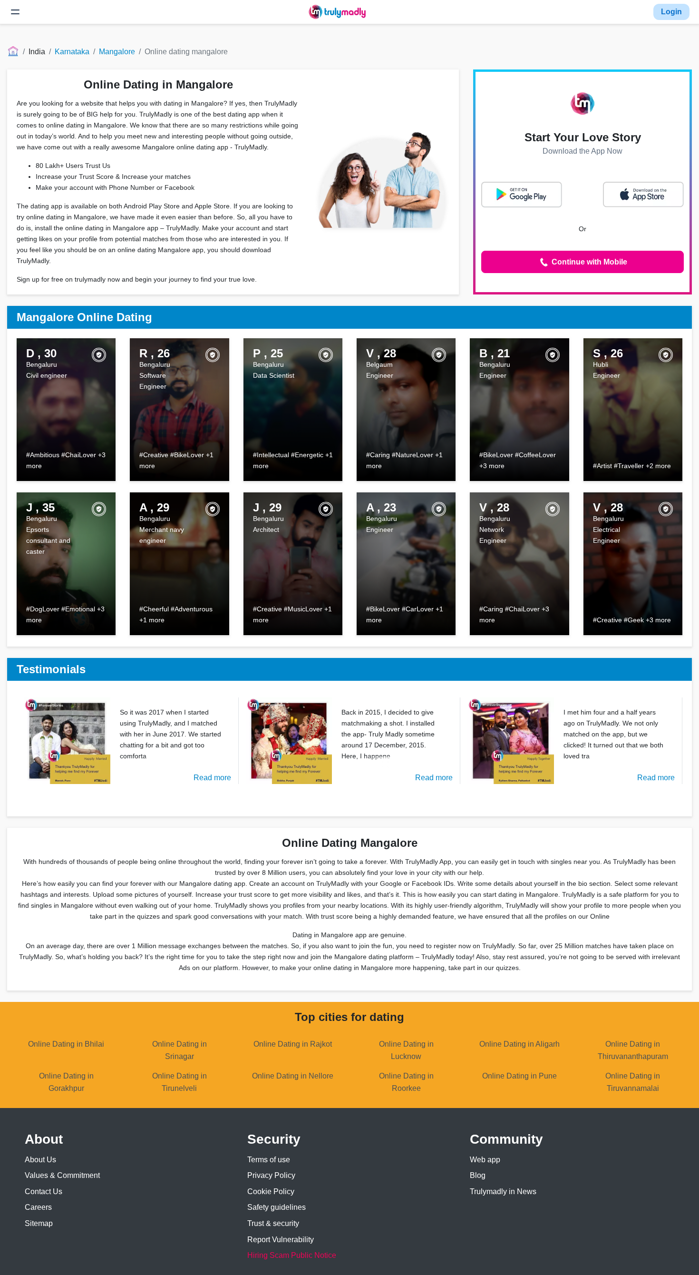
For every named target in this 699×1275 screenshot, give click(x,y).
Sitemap (39, 1223)
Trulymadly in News (503, 1191)
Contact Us (43, 1191)
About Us (40, 1160)
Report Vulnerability (280, 1240)
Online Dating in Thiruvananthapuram (633, 1050)
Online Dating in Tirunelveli (179, 1082)
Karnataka (72, 52)
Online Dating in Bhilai (66, 1044)
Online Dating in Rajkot (292, 1044)
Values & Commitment (62, 1175)
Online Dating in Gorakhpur (66, 1082)
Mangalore (117, 52)
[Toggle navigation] (15, 12)
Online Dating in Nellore (292, 1076)
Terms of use (268, 1160)
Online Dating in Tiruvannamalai (632, 1082)
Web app (485, 1160)
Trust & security (273, 1223)
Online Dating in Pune (519, 1076)
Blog (477, 1175)
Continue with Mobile (588, 262)
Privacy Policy (271, 1175)
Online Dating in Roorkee (406, 1082)
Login (671, 12)
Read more (212, 778)
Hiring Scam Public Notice (291, 1255)
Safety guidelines (276, 1207)
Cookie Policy (270, 1191)
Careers (38, 1207)
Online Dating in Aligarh (519, 1044)
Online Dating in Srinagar (179, 1050)
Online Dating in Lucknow (406, 1050)
